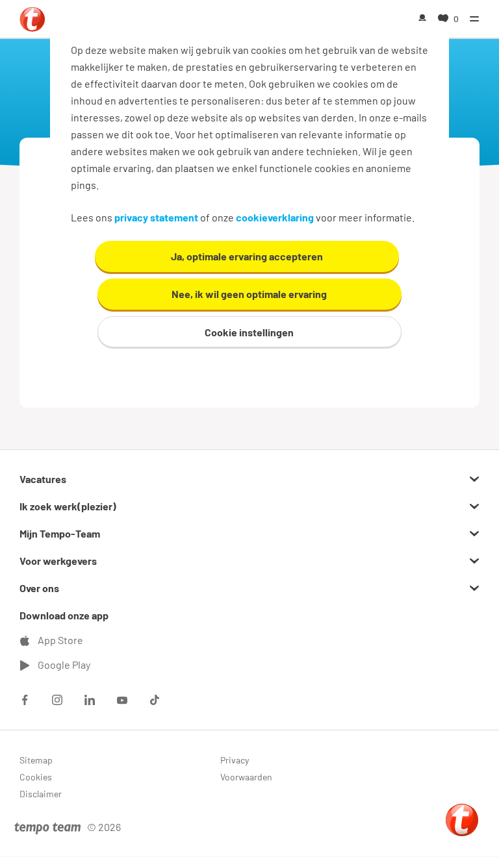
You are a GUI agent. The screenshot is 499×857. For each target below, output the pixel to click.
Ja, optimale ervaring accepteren (247, 256)
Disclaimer (40, 793)
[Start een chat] (462, 820)
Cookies (35, 776)
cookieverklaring (275, 217)
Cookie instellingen (249, 332)
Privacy (234, 759)
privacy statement (156, 217)
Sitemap (36, 759)
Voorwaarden (246, 776)
